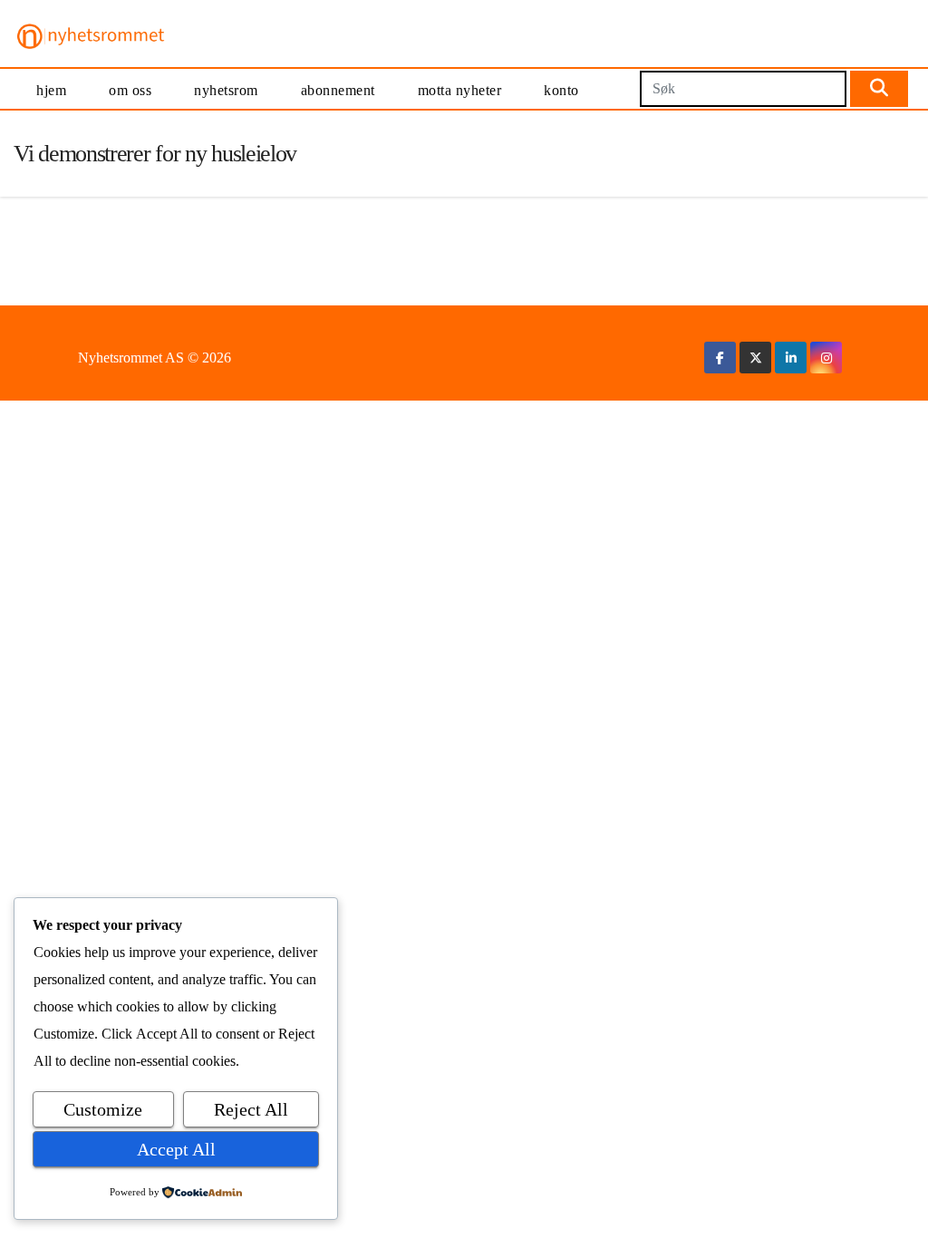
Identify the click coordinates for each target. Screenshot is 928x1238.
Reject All (251, 1109)
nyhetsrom (226, 90)
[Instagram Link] (826, 357)
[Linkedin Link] (791, 357)
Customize (102, 1109)
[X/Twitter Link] (755, 357)
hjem (51, 90)
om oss (130, 90)
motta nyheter (460, 90)
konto (561, 90)
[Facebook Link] (720, 357)
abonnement (338, 90)
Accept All (176, 1149)
